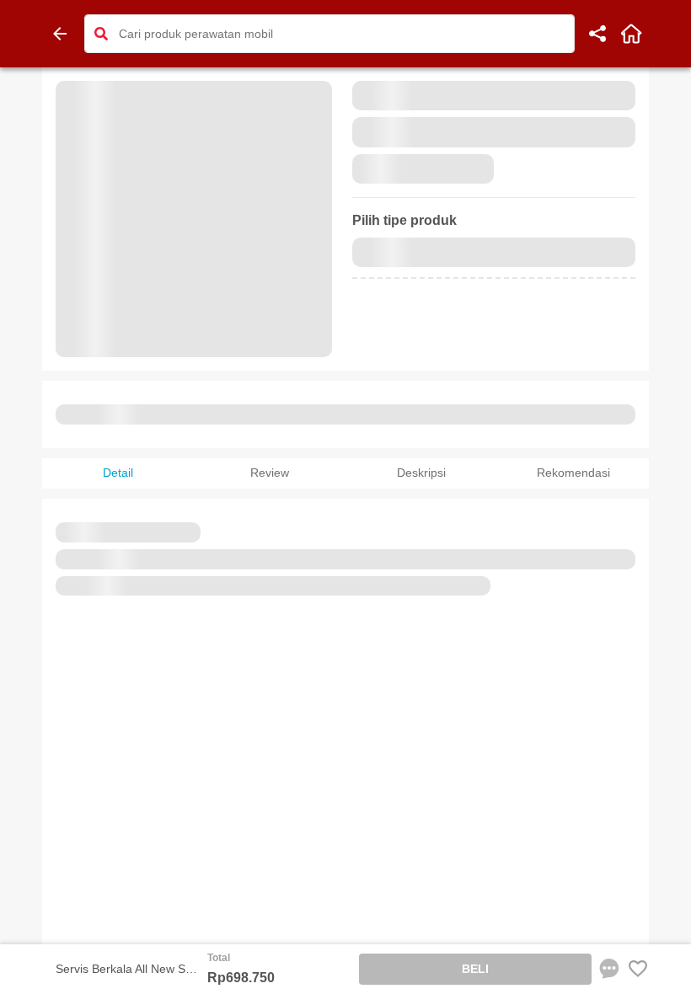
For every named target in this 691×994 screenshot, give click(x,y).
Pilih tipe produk (404, 220)
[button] (101, 33)
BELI (475, 968)
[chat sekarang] (609, 968)
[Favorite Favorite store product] (638, 968)
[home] (631, 33)
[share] (597, 34)
